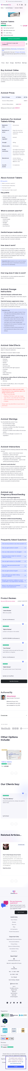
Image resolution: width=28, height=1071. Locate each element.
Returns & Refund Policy (14, 946)
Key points (4, 181)
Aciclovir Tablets (19, 7)
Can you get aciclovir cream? (10, 547)
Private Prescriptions (14, 931)
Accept (15, 1066)
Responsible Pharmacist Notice (14, 939)
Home (2, 7)
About (7, 62)
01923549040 (14, 968)
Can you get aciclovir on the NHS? (11, 561)
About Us (14, 924)
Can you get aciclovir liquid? (10, 570)
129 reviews (9, 25)
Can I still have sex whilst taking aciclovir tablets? (11, 575)
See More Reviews (14, 681)
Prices (2, 62)
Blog (14, 926)
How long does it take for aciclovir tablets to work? (11, 556)
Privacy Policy (14, 944)
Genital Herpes (9, 7)
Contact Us (14, 951)
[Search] (17, 4)
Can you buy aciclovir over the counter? (13, 543)
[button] (14, 715)
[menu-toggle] (25, 4)
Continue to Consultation (14, 38)
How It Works (14, 919)
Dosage (12, 62)
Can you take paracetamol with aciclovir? (11, 566)
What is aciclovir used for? (8, 183)
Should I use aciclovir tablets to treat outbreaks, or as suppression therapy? (13, 581)
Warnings (24, 62)
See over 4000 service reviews (8, 601)
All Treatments (14, 929)
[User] (19, 4)
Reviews (14, 922)
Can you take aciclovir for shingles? (12, 551)
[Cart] (22, 4)
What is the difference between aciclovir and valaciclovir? (11, 586)
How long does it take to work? (9, 190)
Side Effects (18, 62)
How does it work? (6, 187)
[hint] (26, 43)
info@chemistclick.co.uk (14, 960)
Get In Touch (21, 912)
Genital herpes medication (8, 185)
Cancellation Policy (14, 948)
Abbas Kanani (11, 696)
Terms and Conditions (14, 941)
